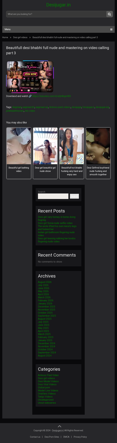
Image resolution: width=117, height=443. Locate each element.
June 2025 (43, 325)
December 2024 (46, 343)
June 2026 (43, 288)
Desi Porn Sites (52, 437)
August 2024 (44, 355)
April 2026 (43, 294)
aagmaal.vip (42, 107)
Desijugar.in (58, 4)
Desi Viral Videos (47, 384)
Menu (8, 29)
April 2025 (43, 331)
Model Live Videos (48, 390)
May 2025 (43, 328)
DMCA (66, 437)
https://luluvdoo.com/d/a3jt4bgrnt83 (51, 96)
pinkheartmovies (15, 110)
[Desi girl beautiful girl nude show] (45, 146)
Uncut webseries (47, 402)
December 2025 (46, 306)
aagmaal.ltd (29, 107)
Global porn (44, 387)
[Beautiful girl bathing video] (19, 146)
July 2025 (43, 321)
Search (41, 191)
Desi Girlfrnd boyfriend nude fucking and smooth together (98, 171)
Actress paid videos (60, 107)
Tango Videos (45, 396)
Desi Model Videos (48, 381)
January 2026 (45, 303)
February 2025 (45, 337)
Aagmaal (16, 107)
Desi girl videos (20, 37)
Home (5, 37)
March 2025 (44, 334)
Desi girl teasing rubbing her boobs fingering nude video (56, 240)
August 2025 (44, 318)
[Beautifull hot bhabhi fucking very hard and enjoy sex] (72, 146)
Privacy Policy (80, 437)
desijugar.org (102, 107)
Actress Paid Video (48, 375)
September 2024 (47, 352)
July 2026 (43, 285)
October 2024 (45, 349)
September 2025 (47, 315)
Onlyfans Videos (47, 393)
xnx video (30, 110)
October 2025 (45, 312)
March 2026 (44, 297)
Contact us (35, 437)
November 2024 (46, 346)
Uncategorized (45, 399)
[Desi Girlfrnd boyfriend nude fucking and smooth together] (98, 146)
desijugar (76, 107)
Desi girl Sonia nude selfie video (55, 223)
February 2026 (45, 300)
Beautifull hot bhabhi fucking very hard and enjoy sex (71, 171)
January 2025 (45, 340)
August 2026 (44, 282)
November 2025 (46, 309)
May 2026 (43, 291)
